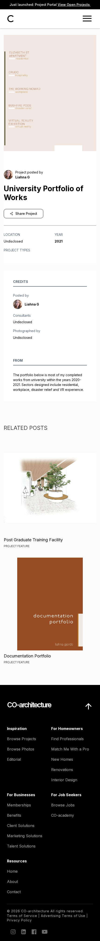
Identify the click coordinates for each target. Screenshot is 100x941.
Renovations (62, 769)
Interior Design (64, 780)
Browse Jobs (63, 805)
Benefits (14, 815)
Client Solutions (20, 825)
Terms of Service (22, 916)
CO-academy (62, 815)
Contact (14, 891)
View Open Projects (74, 5)
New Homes (62, 759)
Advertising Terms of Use (63, 916)
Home (12, 871)
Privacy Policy (19, 920)
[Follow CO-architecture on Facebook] (33, 931)
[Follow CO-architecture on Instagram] (12, 931)
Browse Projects (21, 738)
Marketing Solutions (24, 835)
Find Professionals (67, 738)
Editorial (14, 759)
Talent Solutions (21, 846)
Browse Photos (20, 749)
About (12, 881)
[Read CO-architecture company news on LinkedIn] (23, 931)
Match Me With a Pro (70, 749)
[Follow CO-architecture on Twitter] (44, 931)
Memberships (19, 805)
